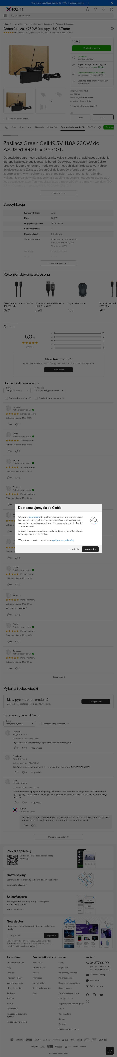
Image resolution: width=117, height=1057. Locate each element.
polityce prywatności (63, 540)
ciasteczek (34, 516)
